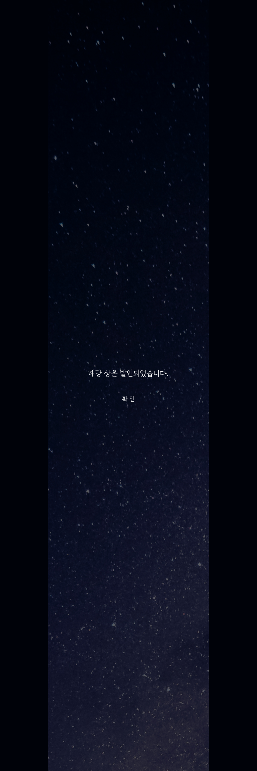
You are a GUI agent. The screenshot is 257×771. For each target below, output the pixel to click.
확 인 (128, 399)
